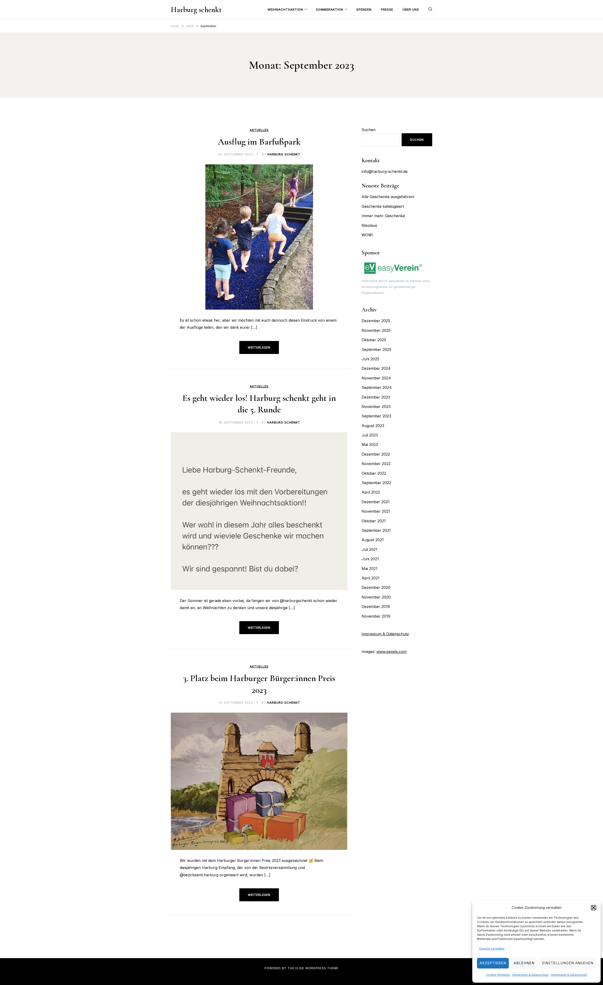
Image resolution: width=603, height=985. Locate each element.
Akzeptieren (493, 963)
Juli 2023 (370, 435)
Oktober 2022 (374, 473)
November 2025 (376, 330)
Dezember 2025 (376, 320)
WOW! (367, 235)
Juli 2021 (369, 549)
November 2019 (376, 616)
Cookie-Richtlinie (498, 975)
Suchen (368, 129)
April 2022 (371, 492)
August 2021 (373, 539)
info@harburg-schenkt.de (384, 171)
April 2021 (370, 578)
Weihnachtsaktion (285, 9)
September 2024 (377, 387)
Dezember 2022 (376, 454)
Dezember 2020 (376, 587)
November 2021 (376, 511)
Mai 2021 (369, 568)
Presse (387, 9)
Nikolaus (369, 225)
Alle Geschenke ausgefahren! (388, 196)
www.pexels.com (391, 651)
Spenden (363, 9)
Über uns (411, 9)
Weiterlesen (259, 347)
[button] (593, 907)
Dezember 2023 (376, 397)
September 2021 (376, 530)
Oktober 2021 (374, 521)
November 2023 (376, 406)
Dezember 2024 (376, 368)
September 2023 (376, 416)
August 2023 (373, 425)
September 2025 (376, 349)
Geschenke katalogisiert (383, 206)
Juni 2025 (370, 359)
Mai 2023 (370, 444)
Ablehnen (524, 963)
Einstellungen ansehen (567, 963)
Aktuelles (259, 130)
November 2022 (376, 463)
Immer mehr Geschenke (383, 215)
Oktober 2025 (374, 339)
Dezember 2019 (376, 606)
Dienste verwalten (492, 948)
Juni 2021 (370, 559)
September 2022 (376, 482)
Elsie (299, 968)
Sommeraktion (329, 9)
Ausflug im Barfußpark (259, 141)
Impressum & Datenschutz (530, 975)
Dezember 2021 (376, 501)
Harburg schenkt (196, 9)
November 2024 (376, 378)
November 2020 (376, 597)
